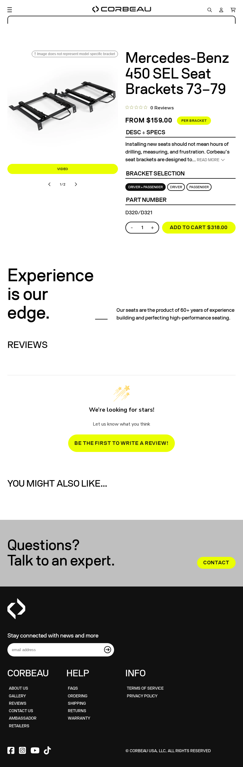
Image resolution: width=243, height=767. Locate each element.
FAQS (73, 688)
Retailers (19, 725)
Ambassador (22, 718)
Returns (77, 710)
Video (62, 169)
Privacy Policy (142, 696)
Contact (216, 563)
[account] (221, 10)
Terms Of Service (145, 688)
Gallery (17, 696)
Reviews (17, 703)
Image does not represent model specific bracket (76, 54)
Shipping (77, 703)
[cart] (232, 10)
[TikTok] (47, 750)
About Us (18, 688)
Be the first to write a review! (121, 443)
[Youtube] (35, 750)
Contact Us (21, 710)
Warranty (79, 718)
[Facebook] (11, 750)
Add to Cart (199, 227)
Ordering (77, 696)
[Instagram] (22, 750)
